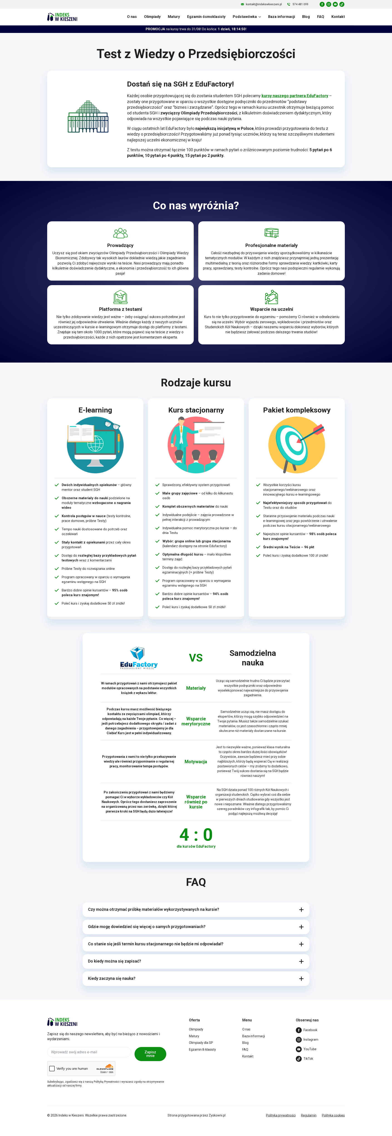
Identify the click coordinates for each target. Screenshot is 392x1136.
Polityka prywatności (281, 1115)
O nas (132, 17)
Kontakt (338, 17)
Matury (174, 17)
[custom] (322, 4)
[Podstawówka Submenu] (259, 16)
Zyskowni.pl (217, 1115)
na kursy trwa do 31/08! (196, 29)
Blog (306, 17)
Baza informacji (281, 17)
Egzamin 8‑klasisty (202, 1049)
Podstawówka (245, 17)
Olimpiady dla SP (201, 1043)
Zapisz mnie (150, 1054)
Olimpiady (152, 17)
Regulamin (308, 1115)
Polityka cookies (333, 1115)
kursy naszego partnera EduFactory (295, 95)
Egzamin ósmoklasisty (206, 17)
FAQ (320, 17)
